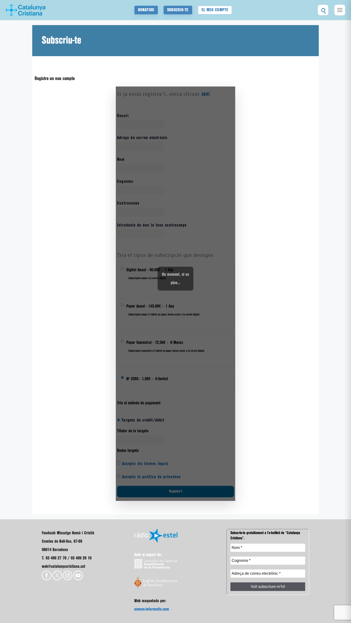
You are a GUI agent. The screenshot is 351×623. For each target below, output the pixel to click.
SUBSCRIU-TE (178, 10)
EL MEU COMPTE (215, 10)
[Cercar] (323, 10)
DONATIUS (146, 10)
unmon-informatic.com (151, 609)
